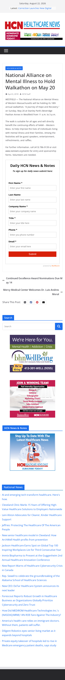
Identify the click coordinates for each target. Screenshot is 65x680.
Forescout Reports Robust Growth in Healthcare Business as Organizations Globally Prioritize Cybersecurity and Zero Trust (29, 601)
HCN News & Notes (14, 68)
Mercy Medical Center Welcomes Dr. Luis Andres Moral (31, 292)
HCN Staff (26, 94)
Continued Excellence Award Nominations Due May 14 (34, 280)
